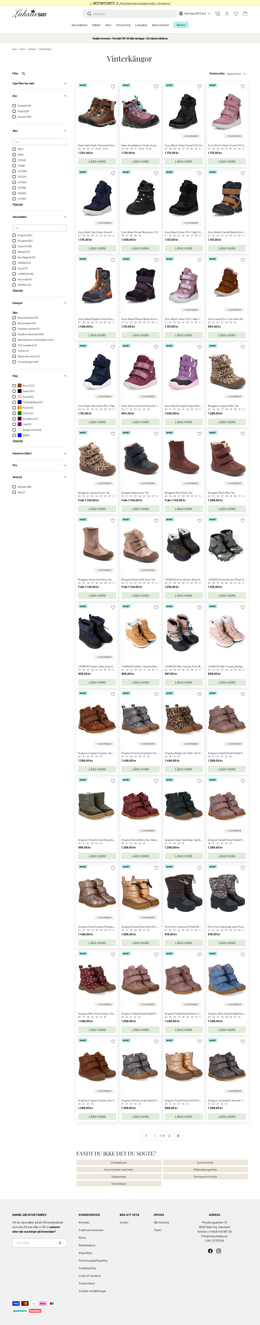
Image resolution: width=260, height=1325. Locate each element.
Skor (108, 25)
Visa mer (18, 204)
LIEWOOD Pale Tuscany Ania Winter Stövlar (190, 666)
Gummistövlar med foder (118, 1169)
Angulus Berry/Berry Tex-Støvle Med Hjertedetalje (149, 839)
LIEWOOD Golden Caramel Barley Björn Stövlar (148, 666)
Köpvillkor (85, 1253)
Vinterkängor (45, 49)
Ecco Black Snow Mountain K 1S (139, 232)
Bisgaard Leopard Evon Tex (94, 492)
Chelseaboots (119, 1162)
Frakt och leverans (91, 1230)
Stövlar (32, 49)
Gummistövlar (205, 1162)
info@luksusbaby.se (214, 1236)
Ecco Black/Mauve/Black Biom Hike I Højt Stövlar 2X (151, 319)
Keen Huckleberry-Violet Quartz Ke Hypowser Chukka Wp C (155, 145)
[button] (245, 13)
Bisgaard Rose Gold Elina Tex (95, 579)
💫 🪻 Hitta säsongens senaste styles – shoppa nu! (130, 3)
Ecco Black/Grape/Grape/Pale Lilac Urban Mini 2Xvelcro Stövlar (201, 405)
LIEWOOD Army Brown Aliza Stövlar (185, 579)
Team (157, 1230)
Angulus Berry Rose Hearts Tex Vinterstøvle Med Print (109, 1013)
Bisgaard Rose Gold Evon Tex (138, 579)
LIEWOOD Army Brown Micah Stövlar (229, 579)
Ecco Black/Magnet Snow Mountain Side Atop (104, 319)
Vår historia (161, 1222)
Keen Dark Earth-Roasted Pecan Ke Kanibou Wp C (107, 145)
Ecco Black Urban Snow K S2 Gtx (184, 145)
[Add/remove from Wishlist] (113, 86)
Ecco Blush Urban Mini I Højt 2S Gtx (185, 319)
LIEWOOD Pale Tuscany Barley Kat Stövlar (232, 666)
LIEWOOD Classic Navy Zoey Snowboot (100, 666)
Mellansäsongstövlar (205, 1169)
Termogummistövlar (205, 1176)
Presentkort (87, 1283)
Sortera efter (217, 73)
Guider (124, 1222)
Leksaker (141, 25)
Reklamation (87, 1245)
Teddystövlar (118, 1176)
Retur (82, 1237)
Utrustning (123, 25)
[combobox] (130, 14)
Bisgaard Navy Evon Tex (135, 492)
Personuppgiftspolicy (93, 1260)
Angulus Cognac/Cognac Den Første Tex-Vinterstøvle (109, 1100)
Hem (14, 49)
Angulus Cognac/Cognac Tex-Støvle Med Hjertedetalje (109, 753)
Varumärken (80, 25)
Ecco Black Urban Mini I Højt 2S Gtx (185, 232)
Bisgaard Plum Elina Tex (178, 492)
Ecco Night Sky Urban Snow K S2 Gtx (99, 232)
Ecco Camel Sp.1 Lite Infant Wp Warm (229, 319)
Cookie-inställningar (92, 1291)
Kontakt (84, 1222)
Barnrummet (160, 25)
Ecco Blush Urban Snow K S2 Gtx (227, 145)
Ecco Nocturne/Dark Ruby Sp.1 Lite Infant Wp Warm (151, 405)
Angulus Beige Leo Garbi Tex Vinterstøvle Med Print (194, 753)
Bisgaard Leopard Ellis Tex (223, 405)
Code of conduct (90, 1275)
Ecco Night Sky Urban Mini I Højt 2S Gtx (100, 405)
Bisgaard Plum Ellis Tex (221, 492)
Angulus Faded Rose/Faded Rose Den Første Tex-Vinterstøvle (157, 1013)
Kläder (96, 25)
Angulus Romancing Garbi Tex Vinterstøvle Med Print (151, 753)
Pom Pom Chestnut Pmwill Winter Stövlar (189, 926)
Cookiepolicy (87, 1268)
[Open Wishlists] (236, 13)
